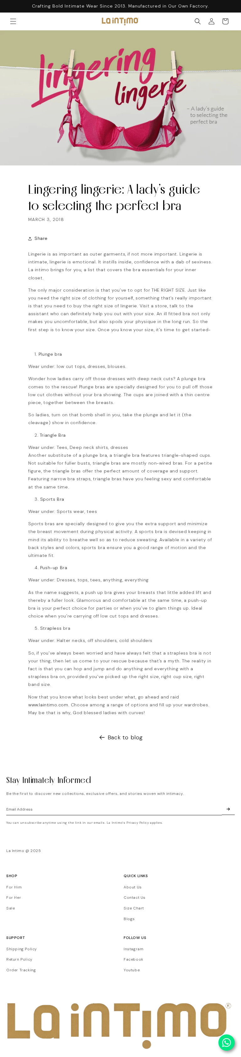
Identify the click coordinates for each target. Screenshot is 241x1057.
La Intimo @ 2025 (23, 850)
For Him (14, 887)
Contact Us (135, 897)
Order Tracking (21, 970)
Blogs (129, 918)
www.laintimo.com (48, 705)
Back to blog (125, 737)
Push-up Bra (53, 567)
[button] (13, 21)
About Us (133, 887)
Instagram (133, 949)
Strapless (51, 628)
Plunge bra (50, 354)
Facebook (133, 959)
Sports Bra (52, 499)
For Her (13, 897)
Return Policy (19, 959)
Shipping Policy (21, 949)
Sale (10, 908)
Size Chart (134, 908)
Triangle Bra (53, 435)
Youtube (132, 970)
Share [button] (41, 238)
